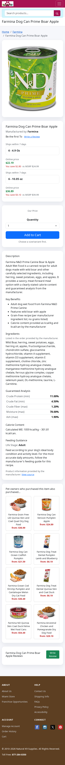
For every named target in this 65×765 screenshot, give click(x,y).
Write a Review (32, 136)
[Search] (57, 13)
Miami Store (8, 696)
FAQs (37, 701)
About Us (7, 691)
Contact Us (40, 691)
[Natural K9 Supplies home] (7, 3)
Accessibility (40, 712)
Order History (9, 731)
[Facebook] (37, 727)
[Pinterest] (60, 727)
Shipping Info (41, 696)
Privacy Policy (41, 706)
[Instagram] (45, 727)
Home (5, 32)
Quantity (32, 219)
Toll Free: (14, 754)
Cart (4, 736)
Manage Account (11, 726)
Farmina (17, 32)
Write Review (52, 654)
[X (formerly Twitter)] (52, 727)
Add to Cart (32, 235)
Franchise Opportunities (15, 701)
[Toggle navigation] (59, 4)
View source (28, 474)
